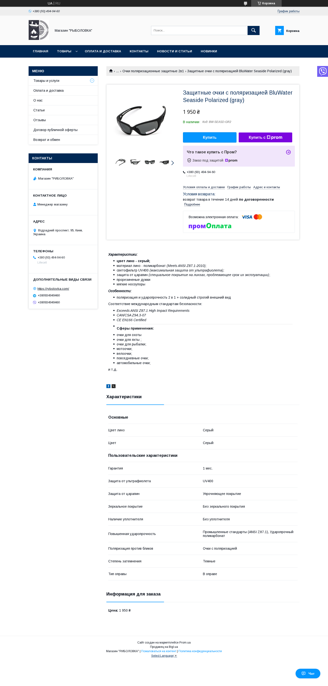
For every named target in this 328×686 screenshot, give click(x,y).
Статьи (39, 110)
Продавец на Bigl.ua (164, 647)
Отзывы (39, 120)
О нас (38, 100)
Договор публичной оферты (55, 130)
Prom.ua (185, 642)
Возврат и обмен (46, 140)
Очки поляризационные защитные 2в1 (153, 71)
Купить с (257, 137)
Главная (40, 51)
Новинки (209, 51)
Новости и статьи (174, 51)
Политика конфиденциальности (200, 651)
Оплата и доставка (103, 51)
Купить (210, 137)
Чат (312, 673)
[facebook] (108, 387)
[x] (113, 387)
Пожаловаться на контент (158, 651)
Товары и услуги (46, 81)
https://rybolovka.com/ (53, 288)
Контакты (139, 51)
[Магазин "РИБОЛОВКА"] (39, 39)
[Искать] (254, 30)
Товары (64, 51)
